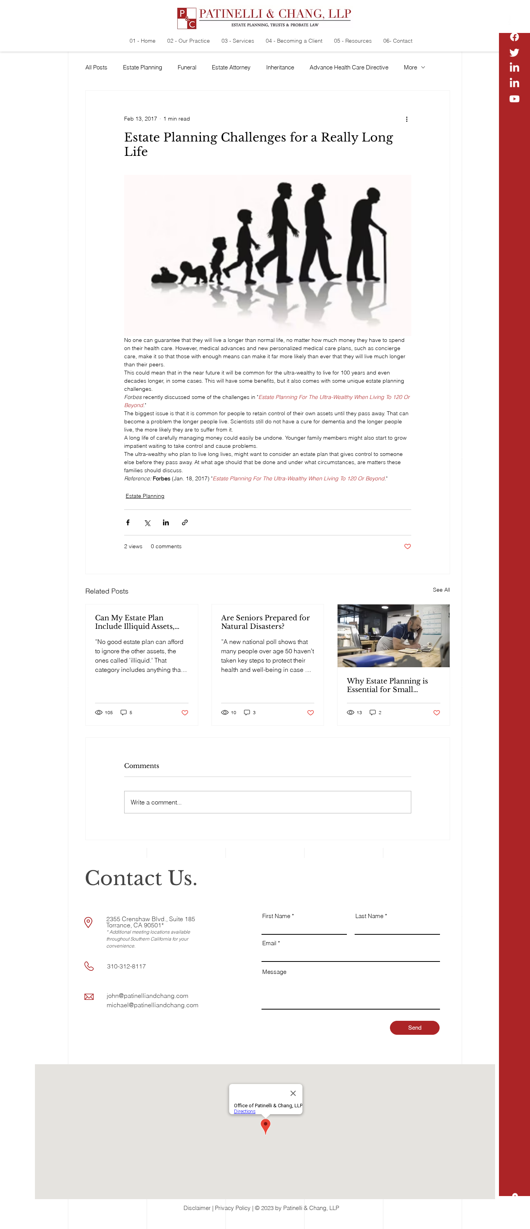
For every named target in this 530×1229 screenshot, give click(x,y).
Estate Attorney (231, 67)
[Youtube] (514, 99)
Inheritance (280, 67)
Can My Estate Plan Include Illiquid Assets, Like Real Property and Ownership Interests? (136, 622)
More (410, 67)
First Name (276, 916)
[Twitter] (514, 52)
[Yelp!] (514, 21)
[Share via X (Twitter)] (147, 522)
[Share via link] (185, 522)
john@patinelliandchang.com (147, 995)
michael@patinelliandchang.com (152, 1005)
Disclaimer (197, 1208)
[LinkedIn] (514, 68)
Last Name (369, 916)
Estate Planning (142, 67)
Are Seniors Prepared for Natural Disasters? (265, 622)
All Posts (96, 67)
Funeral (187, 67)
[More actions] (406, 118)
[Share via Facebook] (128, 522)
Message (274, 972)
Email (269, 943)
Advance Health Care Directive (349, 67)
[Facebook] (514, 37)
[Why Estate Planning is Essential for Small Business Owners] (394, 635)
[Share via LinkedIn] (166, 522)
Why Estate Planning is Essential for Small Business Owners (387, 685)
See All (441, 589)
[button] (514, 1217)
